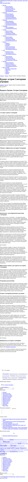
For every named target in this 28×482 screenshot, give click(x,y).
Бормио (26, 439)
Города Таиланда (9, 62)
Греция (4, 35)
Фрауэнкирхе (9, 449)
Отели (6, 71)
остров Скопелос (21, 451)
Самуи (2, 448)
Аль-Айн (7, 439)
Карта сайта (5, 405)
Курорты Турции (9, 32)
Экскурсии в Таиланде (10, 65)
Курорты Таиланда (9, 63)
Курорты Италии (9, 7)
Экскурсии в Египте (10, 48)
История (7, 45)
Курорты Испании (9, 16)
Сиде (12, 448)
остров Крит (7, 451)
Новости (7, 43)
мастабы (2, 451)
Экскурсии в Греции (10, 39)
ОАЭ (4, 50)
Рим (20, 445)
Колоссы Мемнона (12, 443)
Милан (27, 443)
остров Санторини (9, 384)
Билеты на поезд (6, 398)
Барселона (21, 439)
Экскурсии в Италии (10, 9)
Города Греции (8, 37)
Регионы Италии (9, 10)
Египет (4, 41)
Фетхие (5, 449)
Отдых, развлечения (10, 46)
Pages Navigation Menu (5, 3)
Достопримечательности (11, 11)
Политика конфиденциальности (10, 435)
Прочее (7, 73)
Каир (5, 443)
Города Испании (9, 13)
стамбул (3, 453)
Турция (4, 29)
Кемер (7, 443)
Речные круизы (6, 400)
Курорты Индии (9, 57)
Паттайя (3, 445)
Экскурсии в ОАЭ (9, 52)
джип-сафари (26, 449)
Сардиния (7, 448)
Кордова (16, 443)
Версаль (6, 441)
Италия (4, 5)
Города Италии (8, 6)
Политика (7, 44)
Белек (24, 439)
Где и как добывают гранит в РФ (10, 423)
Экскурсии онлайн (7, 394)
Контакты (5, 404)
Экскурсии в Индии (10, 58)
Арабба (15, 439)
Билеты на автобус (7, 397)
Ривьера (18, 445)
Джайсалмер (2, 443)
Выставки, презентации (11, 68)
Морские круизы (7, 399)
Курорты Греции (9, 38)
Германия (5, 26)
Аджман (4, 439)
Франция (5, 20)
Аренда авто (5, 403)
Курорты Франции (9, 22)
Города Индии (8, 56)
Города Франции (9, 21)
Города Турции (8, 30)
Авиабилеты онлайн (7, 395)
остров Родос (14, 451)
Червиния (13, 449)
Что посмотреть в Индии (11, 60)
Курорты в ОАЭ (9, 51)
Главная (2, 75)
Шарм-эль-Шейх (20, 449)
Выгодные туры (6, 393)
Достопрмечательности (10, 54)
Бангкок (18, 439)
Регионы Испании (9, 15)
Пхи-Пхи (8, 445)
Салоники (22, 445)
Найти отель (5, 402)
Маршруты (8, 69)
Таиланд (5, 61)
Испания (5, 12)
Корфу (20, 443)
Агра (1, 439)
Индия (4, 55)
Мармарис (23, 443)
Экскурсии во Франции (11, 23)
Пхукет (13, 445)
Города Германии (9, 27)
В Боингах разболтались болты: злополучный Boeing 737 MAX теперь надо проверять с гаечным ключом (15, 428)
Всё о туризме (6, 67)
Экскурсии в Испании (10, 17)
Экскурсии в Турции (10, 33)
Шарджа (16, 449)
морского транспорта (11, 346)
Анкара (11, 439)
